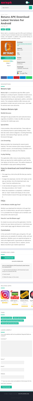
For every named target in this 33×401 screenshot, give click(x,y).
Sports (7, 29)
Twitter (10, 77)
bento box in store (6, 318)
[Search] (30, 7)
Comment (4, 339)
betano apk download (19, 318)
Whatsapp (29, 77)
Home (2, 14)
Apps (6, 14)
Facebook (4, 77)
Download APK (9, 58)
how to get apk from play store (10, 323)
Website (3, 374)
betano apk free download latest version (12, 320)
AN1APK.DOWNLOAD (23, 394)
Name (3, 359)
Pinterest (16, 77)
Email (2, 366)
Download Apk (9, 258)
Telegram (23, 77)
